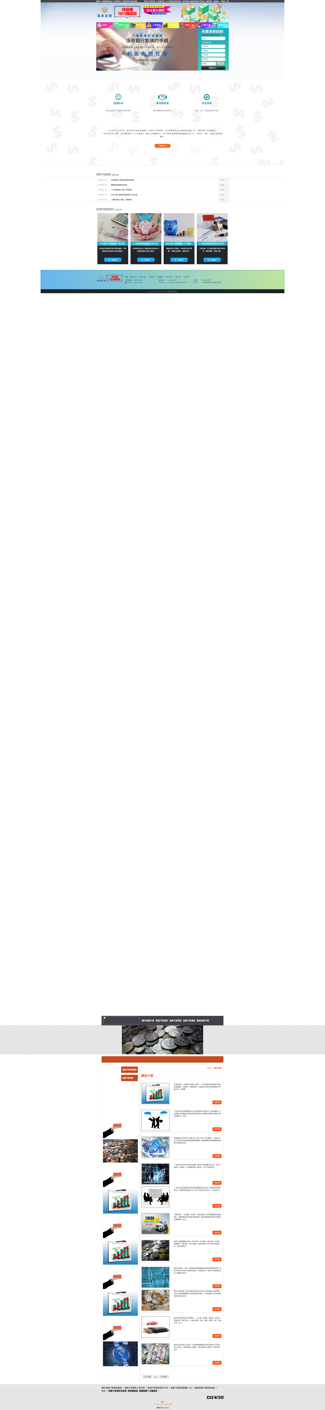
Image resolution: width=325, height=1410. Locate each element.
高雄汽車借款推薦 (129, 1070)
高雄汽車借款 (127, 1078)
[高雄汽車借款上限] (155, 1093)
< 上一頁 (147, 1377)
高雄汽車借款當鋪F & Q (189, 1022)
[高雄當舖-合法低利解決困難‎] (155, 1300)
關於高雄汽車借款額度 (148, 1022)
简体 (104, 1391)
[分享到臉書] (211, 1397)
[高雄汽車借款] (155, 1147)
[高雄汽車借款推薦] (155, 1120)
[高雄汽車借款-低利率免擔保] (155, 1327)
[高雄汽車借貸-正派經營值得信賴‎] (155, 1277)
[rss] (222, 1397)
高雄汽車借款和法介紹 (175, 1022)
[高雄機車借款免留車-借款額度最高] (155, 1224)
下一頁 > (164, 1377)
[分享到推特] (208, 1397)
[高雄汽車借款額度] (155, 1174)
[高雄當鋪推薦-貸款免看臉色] (155, 1354)
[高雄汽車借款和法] (155, 1197)
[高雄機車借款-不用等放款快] (155, 1250)
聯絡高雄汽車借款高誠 (203, 1022)
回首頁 (209, 1068)
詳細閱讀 (217, 1102)
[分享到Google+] (215, 1397)
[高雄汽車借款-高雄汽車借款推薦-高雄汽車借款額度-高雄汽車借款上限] (120, 1126)
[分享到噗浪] (218, 1397)
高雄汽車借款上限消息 (162, 1022)
